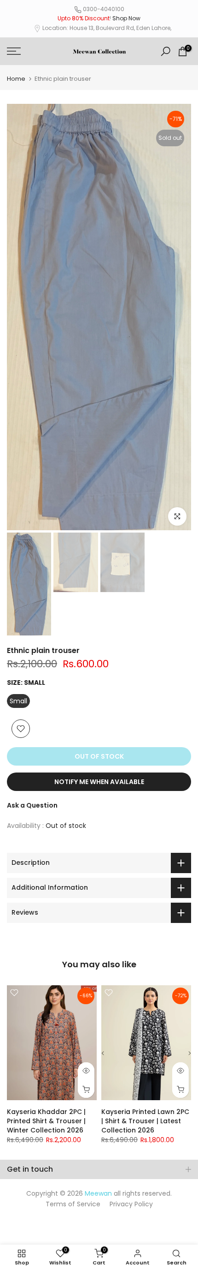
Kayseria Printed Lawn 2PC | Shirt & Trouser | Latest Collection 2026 (145, 1121)
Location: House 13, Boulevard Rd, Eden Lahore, (106, 28)
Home (16, 79)
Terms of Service (73, 1204)
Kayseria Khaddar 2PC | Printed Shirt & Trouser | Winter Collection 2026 (46, 1121)
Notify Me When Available (99, 781)
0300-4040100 (103, 9)
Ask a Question (32, 805)
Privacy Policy (131, 1204)
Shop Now (126, 18)
